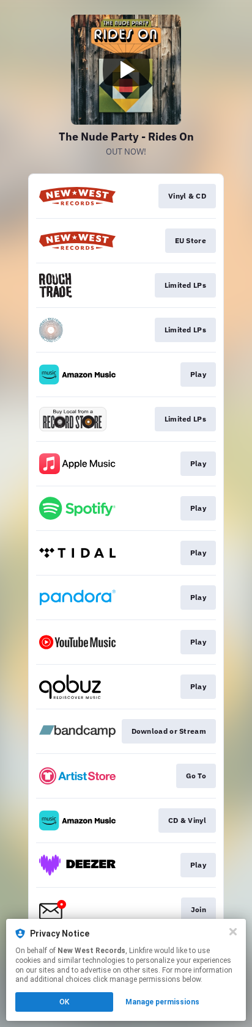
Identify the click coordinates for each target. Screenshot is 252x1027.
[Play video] (126, 70)
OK (64, 1002)
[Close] (233, 931)
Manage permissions (162, 1002)
